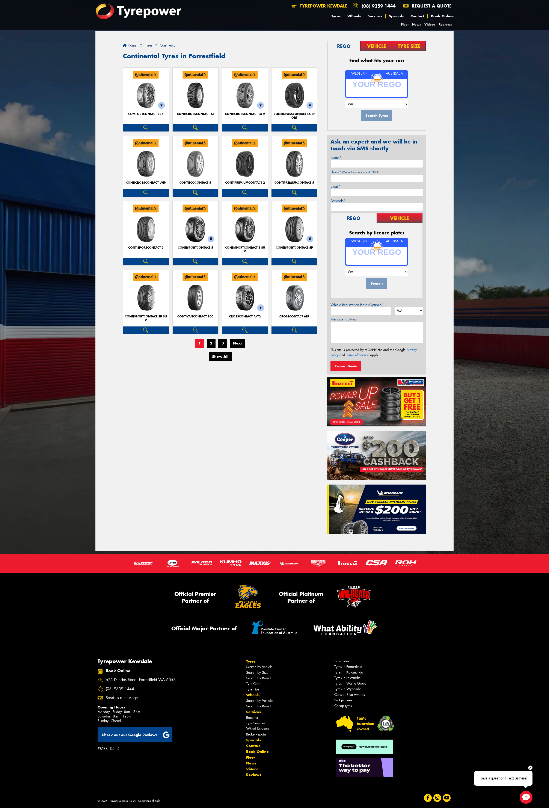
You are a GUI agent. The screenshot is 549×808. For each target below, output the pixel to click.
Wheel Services (257, 728)
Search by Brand (258, 678)
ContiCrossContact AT (195, 114)
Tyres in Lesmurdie (347, 678)
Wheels (354, 16)
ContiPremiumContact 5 (294, 182)
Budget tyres (343, 700)
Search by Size (257, 672)
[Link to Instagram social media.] (437, 798)
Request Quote (346, 366)
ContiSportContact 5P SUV (146, 318)
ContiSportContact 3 (146, 247)
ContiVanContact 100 (195, 316)
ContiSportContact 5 (195, 247)
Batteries (252, 717)
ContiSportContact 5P (294, 247)
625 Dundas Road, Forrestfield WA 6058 (141, 679)
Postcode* (337, 201)
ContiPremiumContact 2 (245, 182)
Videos (429, 24)
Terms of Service (357, 355)
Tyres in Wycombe (348, 689)
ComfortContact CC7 (145, 114)
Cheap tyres (343, 706)
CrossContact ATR (294, 316)
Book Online (442, 16)
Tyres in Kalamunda (348, 672)
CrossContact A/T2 (245, 316)
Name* (335, 158)
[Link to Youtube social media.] (447, 798)
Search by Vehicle (259, 667)
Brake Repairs (256, 734)
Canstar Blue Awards (349, 694)
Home (131, 45)
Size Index (342, 661)
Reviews (445, 24)
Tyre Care (253, 683)
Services (375, 16)
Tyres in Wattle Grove (350, 683)
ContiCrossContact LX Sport (294, 115)
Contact (417, 16)
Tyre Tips (252, 689)
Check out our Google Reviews (129, 734)
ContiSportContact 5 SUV (245, 249)
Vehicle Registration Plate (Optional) (356, 305)
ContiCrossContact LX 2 (245, 114)
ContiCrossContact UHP (146, 182)
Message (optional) (344, 319)
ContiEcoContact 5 (195, 182)
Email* (335, 186)
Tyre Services (255, 723)
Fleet (405, 24)
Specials (396, 16)
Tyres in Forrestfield (348, 667)
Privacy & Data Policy (123, 801)
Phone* (354, 172)
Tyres (336, 16)
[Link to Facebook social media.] (428, 798)
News (416, 24)
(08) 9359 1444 (379, 6)
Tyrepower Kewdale (322, 6)
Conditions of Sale (149, 801)
